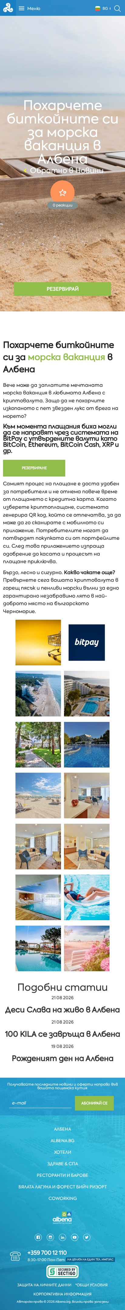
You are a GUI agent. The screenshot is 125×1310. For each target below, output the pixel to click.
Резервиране (34, 468)
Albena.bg (62, 1140)
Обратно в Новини (66, 170)
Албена (62, 1129)
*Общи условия (91, 1285)
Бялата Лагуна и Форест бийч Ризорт (63, 1187)
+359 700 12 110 (47, 1253)
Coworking (63, 1198)
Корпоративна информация (62, 1294)
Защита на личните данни (44, 1285)
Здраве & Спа (62, 1163)
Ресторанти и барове (62, 1175)
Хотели (62, 1152)
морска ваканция (66, 357)
